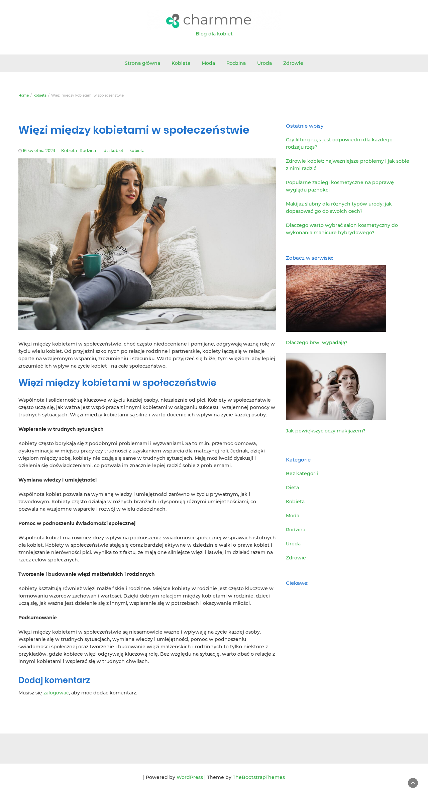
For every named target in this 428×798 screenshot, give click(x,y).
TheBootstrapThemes (259, 777)
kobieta (136, 150)
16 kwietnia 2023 (39, 150)
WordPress (190, 777)
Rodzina (236, 63)
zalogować (56, 693)
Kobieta (181, 63)
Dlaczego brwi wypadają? (316, 343)
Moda (208, 63)
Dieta (292, 488)
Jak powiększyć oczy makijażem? (325, 431)
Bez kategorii (302, 474)
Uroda (264, 63)
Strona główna (142, 63)
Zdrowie (293, 63)
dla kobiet (113, 150)
